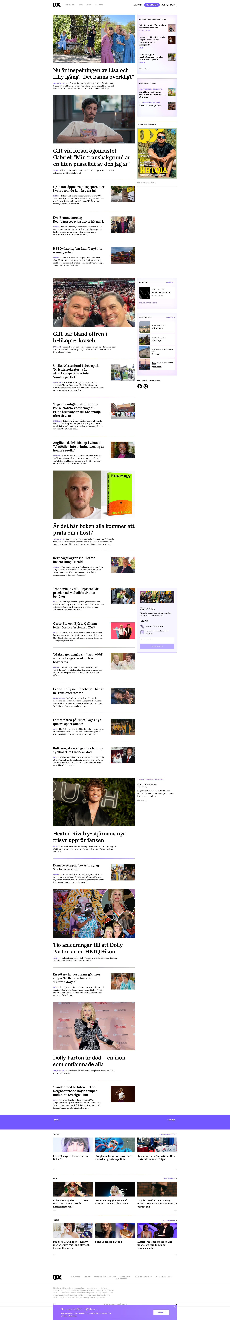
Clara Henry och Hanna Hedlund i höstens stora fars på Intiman (152, 94)
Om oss (87, 1277)
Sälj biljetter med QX (148, 303)
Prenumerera (152, 5)
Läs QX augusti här (145, 182)
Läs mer (140, 801)
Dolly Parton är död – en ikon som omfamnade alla (152, 26)
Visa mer (169, 282)
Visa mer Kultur (168, 1220)
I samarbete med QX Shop (149, 103)
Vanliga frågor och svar (105, 1277)
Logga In (138, 5)
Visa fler (142, 69)
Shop (89, 5)
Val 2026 (99, 5)
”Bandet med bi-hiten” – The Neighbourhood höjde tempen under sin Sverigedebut (152, 41)
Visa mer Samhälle (167, 1134)
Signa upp (161, 1312)
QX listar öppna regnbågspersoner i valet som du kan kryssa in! (151, 57)
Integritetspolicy (164, 1277)
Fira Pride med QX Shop (150, 105)
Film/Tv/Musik (144, 31)
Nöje (80, 5)
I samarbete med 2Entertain (150, 89)
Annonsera (75, 1277)
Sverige (142, 62)
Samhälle (70, 5)
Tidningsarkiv (126, 1277)
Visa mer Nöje (169, 1179)
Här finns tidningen (143, 1277)
